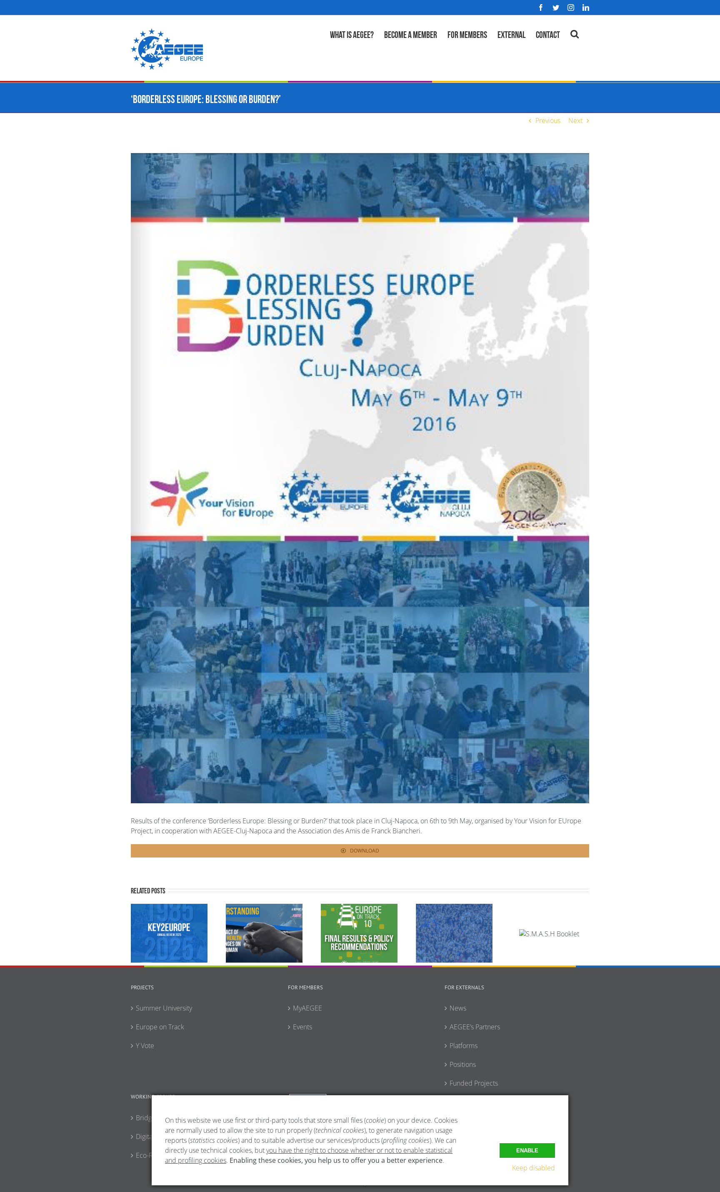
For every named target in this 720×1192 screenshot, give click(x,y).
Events (302, 1026)
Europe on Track (160, 1026)
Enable (527, 1150)
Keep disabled (533, 1167)
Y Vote (145, 1045)
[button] (574, 32)
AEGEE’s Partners (475, 1026)
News (458, 1008)
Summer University (164, 1008)
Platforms (464, 1045)
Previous (547, 120)
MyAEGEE (307, 1008)
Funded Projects (474, 1083)
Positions (463, 1064)
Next (575, 120)
